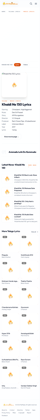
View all (33, 232)
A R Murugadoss (18, 115)
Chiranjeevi (16, 109)
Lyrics (17, 64)
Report (29, 412)
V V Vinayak (16, 118)
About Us (4, 410)
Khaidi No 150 (7, 64)
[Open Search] (31, 3)
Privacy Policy (6, 412)
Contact (12, 410)
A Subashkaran (30, 121)
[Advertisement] (20, 37)
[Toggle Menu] (36, 3)
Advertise (20, 410)
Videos (25, 64)
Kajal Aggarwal (26, 109)
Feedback (5, 415)
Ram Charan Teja (18, 121)
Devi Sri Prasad (17, 112)
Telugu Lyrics (14, 11)
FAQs (14, 412)
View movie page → (11, 137)
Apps (33, 410)
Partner (27, 410)
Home (3, 11)
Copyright (21, 412)
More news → (32, 166)
